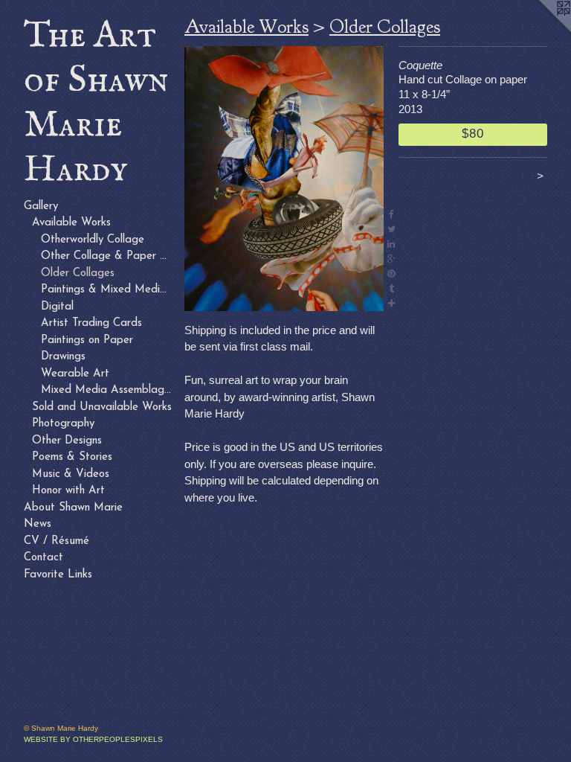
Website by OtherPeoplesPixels (93, 739)
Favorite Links (58, 574)
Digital (57, 307)
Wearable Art (75, 374)
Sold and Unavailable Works (102, 407)
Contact (43, 557)
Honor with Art (68, 490)
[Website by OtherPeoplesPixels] (541, 30)
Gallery (41, 206)
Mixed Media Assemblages (107, 390)
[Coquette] (284, 178)
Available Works (71, 222)
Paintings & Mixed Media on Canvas (107, 289)
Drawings (63, 356)
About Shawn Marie (73, 507)
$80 (472, 133)
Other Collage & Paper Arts (107, 256)
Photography (63, 423)
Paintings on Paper (87, 340)
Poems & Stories (72, 457)
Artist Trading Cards (91, 323)
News (37, 524)
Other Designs (67, 440)
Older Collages (77, 273)
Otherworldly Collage (92, 240)
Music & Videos (70, 474)
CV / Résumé (56, 541)
